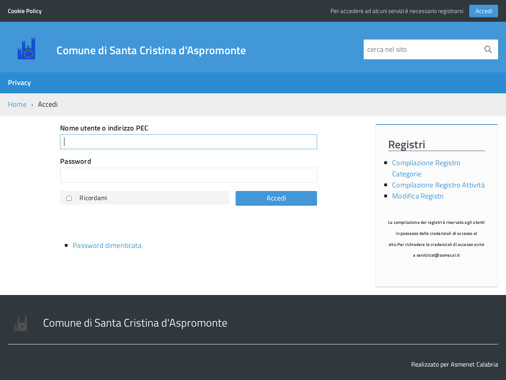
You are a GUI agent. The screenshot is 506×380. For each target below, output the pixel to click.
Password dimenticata (107, 245)
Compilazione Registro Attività (438, 185)
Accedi (484, 10)
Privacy (19, 82)
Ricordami (93, 197)
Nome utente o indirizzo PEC (104, 128)
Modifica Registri (418, 196)
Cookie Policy (25, 10)
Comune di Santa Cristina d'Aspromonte (151, 50)
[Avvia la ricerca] (488, 49)
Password (75, 161)
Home (17, 104)
